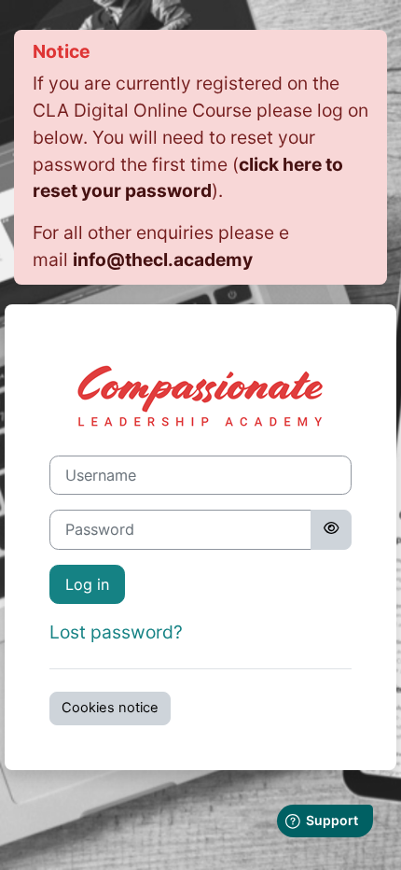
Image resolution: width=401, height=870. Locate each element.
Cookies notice (110, 707)
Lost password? (116, 632)
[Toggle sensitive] (331, 529)
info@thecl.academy (163, 259)
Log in (87, 584)
